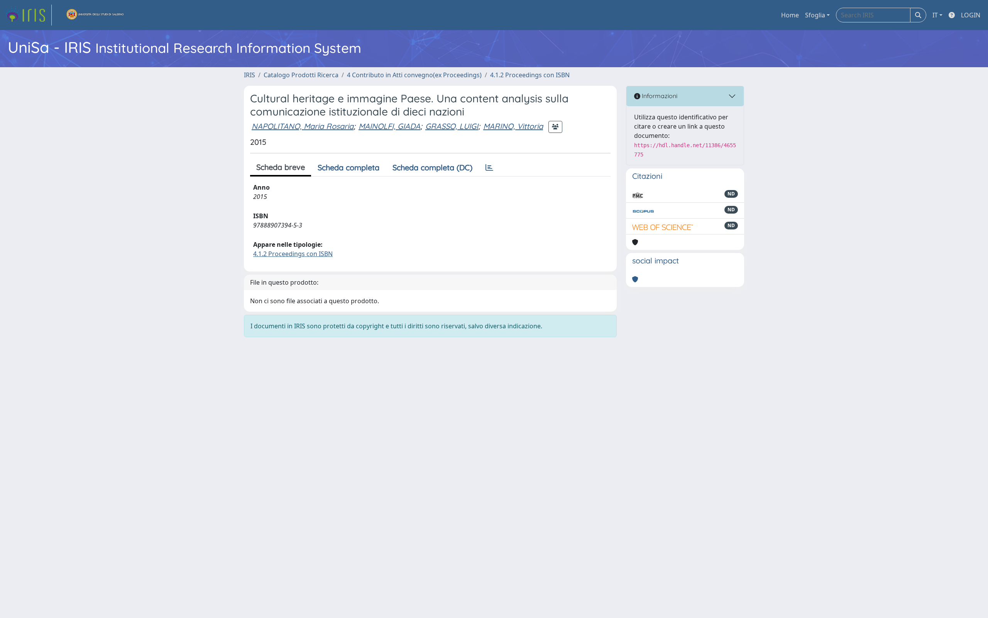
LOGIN (970, 15)
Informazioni (658, 96)
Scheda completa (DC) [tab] (432, 167)
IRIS (249, 75)
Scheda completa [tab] (348, 167)
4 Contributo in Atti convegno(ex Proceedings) (414, 75)
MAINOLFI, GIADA (389, 126)
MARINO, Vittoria (513, 126)
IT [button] (935, 15)
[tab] (489, 168)
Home (790, 15)
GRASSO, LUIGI (451, 126)
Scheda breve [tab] (280, 167)
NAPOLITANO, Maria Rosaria (303, 126)
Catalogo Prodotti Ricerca (301, 75)
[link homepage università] (95, 15)
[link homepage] (28, 15)
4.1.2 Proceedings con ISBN (530, 75)
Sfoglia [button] (815, 15)
